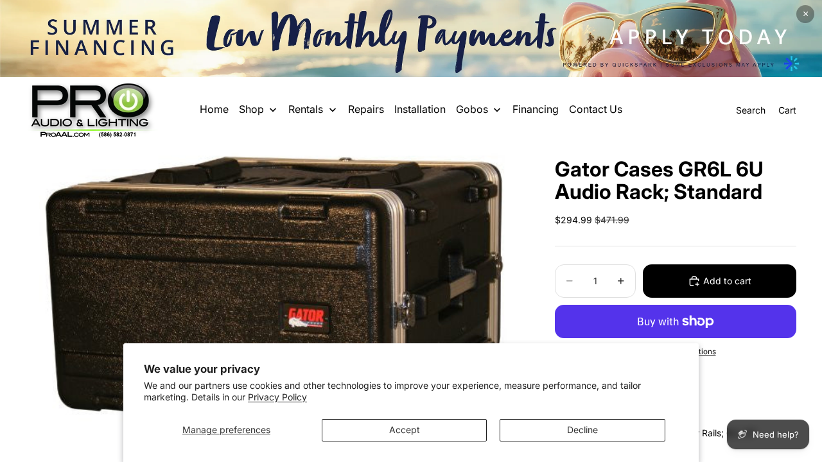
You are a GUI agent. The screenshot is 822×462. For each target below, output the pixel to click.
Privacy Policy (277, 396)
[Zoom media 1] (275, 297)
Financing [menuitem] (535, 109)
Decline (582, 429)
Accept (404, 429)
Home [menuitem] (214, 109)
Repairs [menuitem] (366, 109)
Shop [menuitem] (251, 109)
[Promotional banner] (411, 38)
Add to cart (727, 280)
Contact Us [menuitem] (595, 109)
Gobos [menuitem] (472, 109)
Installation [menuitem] (420, 109)
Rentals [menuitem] (305, 109)
